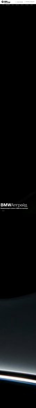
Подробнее (3, 210)
